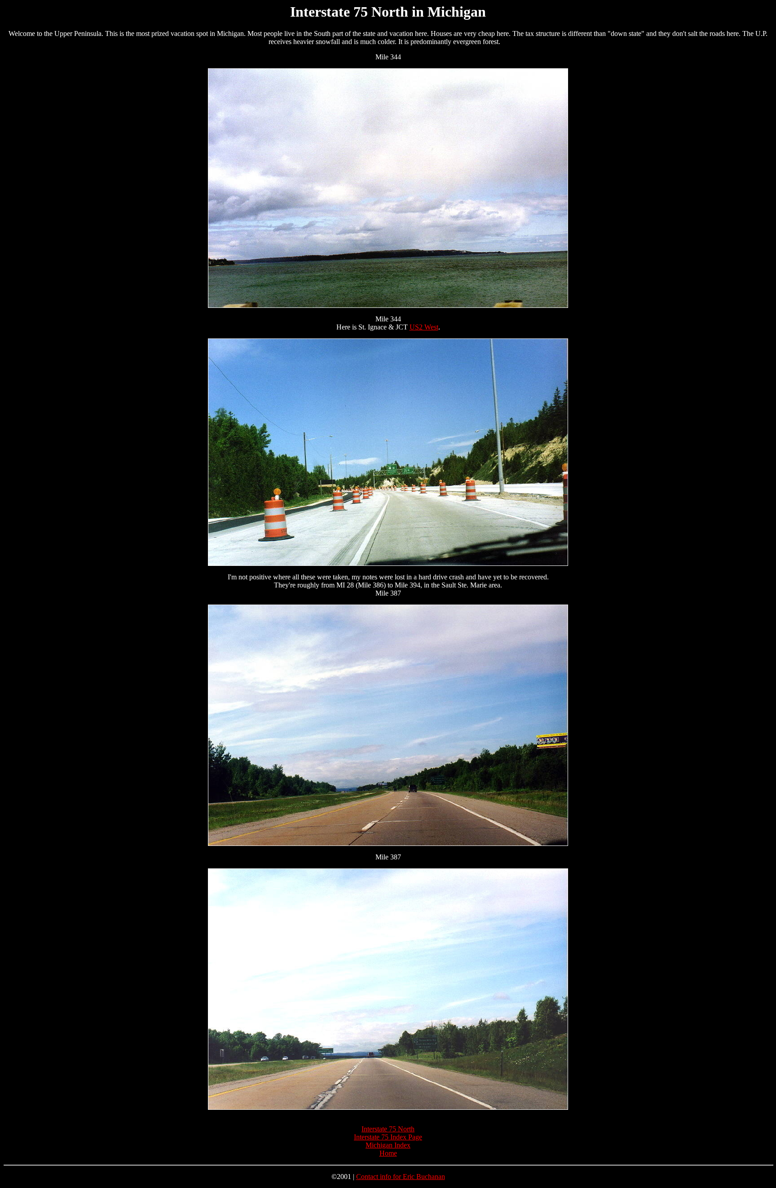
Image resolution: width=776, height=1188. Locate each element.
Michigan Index (388, 1145)
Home (388, 1153)
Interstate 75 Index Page (388, 1137)
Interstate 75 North (388, 1129)
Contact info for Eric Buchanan (400, 1176)
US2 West (424, 327)
